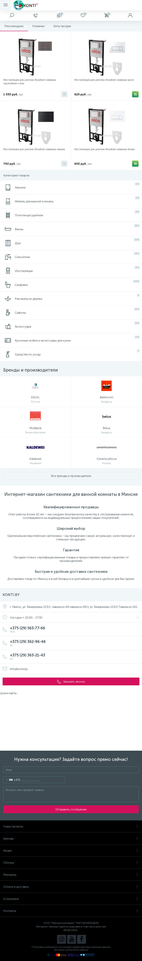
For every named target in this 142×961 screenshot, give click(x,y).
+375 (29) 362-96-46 (28, 643)
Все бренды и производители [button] (71, 476)
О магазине (11, 899)
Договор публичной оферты (71, 949)
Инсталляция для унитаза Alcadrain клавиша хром (104, 79)
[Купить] (64, 94)
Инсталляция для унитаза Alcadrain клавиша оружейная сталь (29, 81)
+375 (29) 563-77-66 (27, 629)
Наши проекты (13, 826)
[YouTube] (71, 939)
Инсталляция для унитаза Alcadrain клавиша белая (104, 149)
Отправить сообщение (71, 809)
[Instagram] (61, 939)
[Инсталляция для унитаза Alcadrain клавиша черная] (35, 124)
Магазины (9, 874)
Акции (7, 850)
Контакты (9, 911)
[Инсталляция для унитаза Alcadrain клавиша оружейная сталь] (35, 55)
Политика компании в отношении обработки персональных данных (71, 947)
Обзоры (8, 862)
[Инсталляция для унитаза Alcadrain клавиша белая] (106, 124)
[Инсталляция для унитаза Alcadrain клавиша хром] (106, 55)
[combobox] (12, 780)
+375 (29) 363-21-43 (27, 657)
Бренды (8, 838)
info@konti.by (19, 669)
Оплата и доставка (16, 886)
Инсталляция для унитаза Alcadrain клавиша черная (34, 149)
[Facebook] (81, 939)
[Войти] (130, 15)
